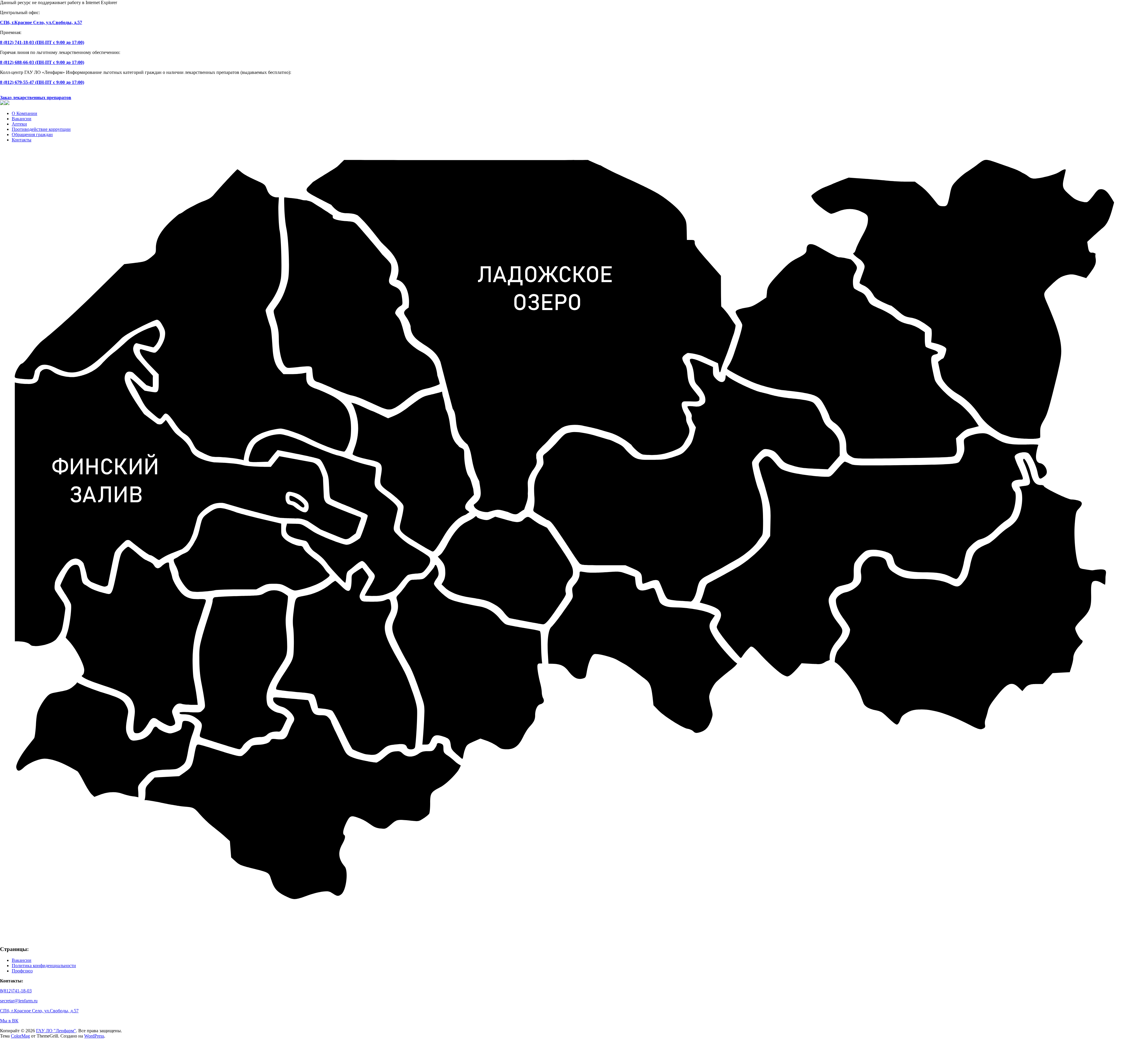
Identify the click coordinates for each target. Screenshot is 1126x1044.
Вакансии (21, 118)
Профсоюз (22, 970)
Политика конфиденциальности (44, 965)
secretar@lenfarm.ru (19, 1000)
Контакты (21, 139)
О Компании (24, 113)
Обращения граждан (32, 134)
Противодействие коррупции (41, 129)
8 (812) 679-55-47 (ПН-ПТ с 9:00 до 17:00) (42, 82)
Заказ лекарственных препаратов (35, 97)
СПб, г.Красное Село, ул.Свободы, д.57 (41, 22)
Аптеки (19, 123)
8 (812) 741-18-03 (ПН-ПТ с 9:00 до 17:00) (42, 42)
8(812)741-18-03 (16, 990)
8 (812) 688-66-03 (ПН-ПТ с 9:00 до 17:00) (42, 62)
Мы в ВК (9, 1020)
